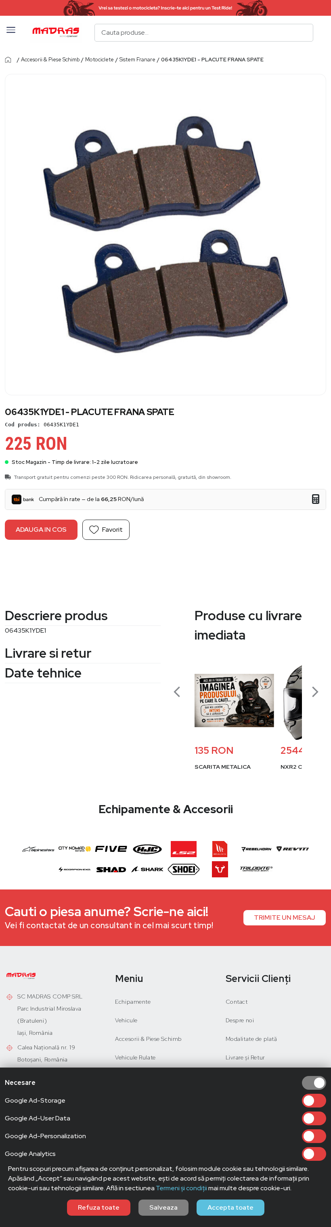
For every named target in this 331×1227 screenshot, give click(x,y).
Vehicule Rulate (135, 1057)
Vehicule (126, 1020)
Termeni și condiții (181, 1188)
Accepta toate (230, 1207)
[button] (11, 33)
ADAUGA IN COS (41, 529)
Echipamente (133, 1001)
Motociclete (99, 59)
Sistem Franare (137, 59)
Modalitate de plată (251, 1038)
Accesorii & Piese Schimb (50, 59)
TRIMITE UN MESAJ (284, 917)
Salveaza (163, 1207)
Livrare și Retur (245, 1057)
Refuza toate (98, 1207)
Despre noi (240, 1020)
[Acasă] (10, 60)
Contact (237, 1001)
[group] (234, 721)
